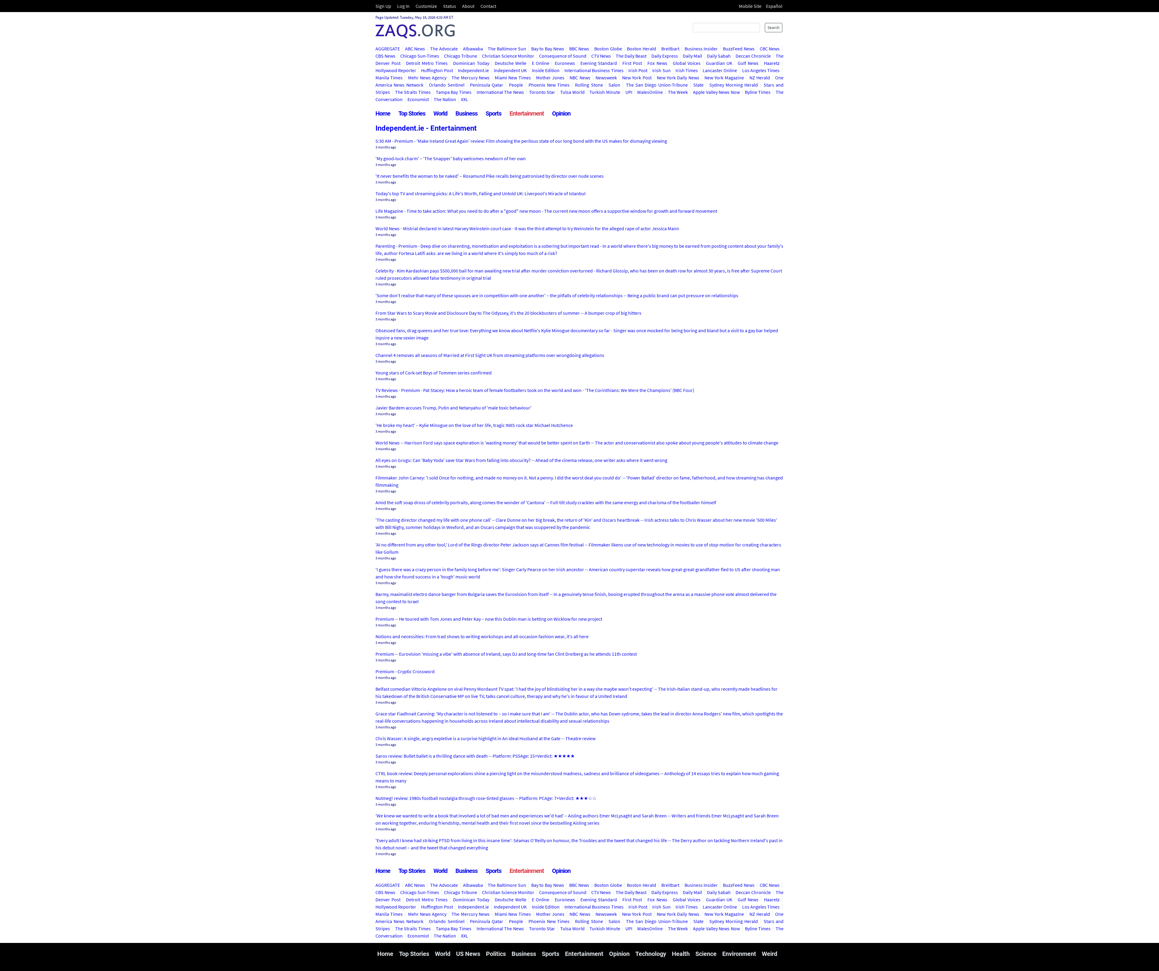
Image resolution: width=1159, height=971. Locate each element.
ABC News (415, 49)
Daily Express (664, 56)
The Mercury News (471, 78)
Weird (769, 953)
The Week (678, 92)
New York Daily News (678, 78)
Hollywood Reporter (395, 70)
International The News (500, 92)
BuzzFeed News (739, 49)
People (516, 85)
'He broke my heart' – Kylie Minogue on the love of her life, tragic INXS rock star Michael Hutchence (474, 425)
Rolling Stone (589, 85)
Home (382, 113)
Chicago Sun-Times (419, 56)
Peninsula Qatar (486, 85)
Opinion (561, 113)
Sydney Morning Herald (733, 85)
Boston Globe (608, 49)
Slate (698, 85)
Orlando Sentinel (446, 85)
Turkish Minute (604, 92)
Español (774, 6)
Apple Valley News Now (716, 92)
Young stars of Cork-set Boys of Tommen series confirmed (433, 373)
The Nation (445, 99)
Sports (493, 113)
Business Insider (701, 49)
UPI (628, 92)
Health (681, 953)
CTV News (601, 56)
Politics (496, 953)
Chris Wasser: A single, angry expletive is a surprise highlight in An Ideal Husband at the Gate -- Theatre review (485, 738)
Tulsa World (572, 92)
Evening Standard (598, 63)
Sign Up (383, 6)
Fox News (657, 63)
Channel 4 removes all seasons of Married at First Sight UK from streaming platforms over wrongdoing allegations (489, 355)
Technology (650, 953)
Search (774, 27)
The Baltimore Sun (507, 49)
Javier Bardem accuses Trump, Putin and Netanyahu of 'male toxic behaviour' (453, 408)
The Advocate (444, 49)
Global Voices (687, 63)
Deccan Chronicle (753, 56)
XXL (464, 99)
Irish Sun (661, 70)
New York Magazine (724, 78)
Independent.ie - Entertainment (426, 128)
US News (468, 953)
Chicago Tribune (460, 56)
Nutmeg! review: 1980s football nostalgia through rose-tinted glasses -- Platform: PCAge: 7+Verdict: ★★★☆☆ (485, 798)
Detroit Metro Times (427, 63)
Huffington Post (437, 70)
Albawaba (473, 49)
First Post (632, 63)
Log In (403, 6)
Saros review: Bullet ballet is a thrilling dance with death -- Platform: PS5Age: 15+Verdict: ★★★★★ (475, 756)
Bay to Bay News (547, 49)
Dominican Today (471, 63)
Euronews (565, 63)
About (468, 6)
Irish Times (686, 70)
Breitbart (670, 49)
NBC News (580, 78)
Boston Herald (641, 49)
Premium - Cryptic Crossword (405, 671)
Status (449, 6)
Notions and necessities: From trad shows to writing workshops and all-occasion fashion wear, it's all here (482, 636)
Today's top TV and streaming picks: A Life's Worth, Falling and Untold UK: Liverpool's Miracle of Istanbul (480, 193)
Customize (426, 6)
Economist (418, 99)
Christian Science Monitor (508, 56)
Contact (488, 6)
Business (466, 113)
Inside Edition (546, 70)
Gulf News (748, 63)
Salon (614, 85)
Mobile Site (750, 6)
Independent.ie (473, 70)
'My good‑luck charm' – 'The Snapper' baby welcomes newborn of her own (450, 158)
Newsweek (606, 78)
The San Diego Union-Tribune (657, 85)
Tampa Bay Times (453, 92)
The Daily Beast (631, 56)
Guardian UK (719, 63)
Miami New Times (513, 78)
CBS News (385, 56)
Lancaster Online (720, 70)
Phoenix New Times (549, 85)
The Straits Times (413, 92)
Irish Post (637, 70)
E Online (540, 63)
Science (706, 953)
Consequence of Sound (562, 56)
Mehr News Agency (427, 78)
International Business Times (593, 70)
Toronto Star (542, 92)
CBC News (770, 49)
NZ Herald (759, 78)
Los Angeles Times (761, 70)
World (440, 113)
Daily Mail (692, 56)
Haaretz (772, 63)
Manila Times (389, 78)
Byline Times (758, 92)
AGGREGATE (387, 49)
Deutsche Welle (510, 63)
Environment (739, 953)
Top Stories (411, 113)
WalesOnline (650, 92)
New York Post (637, 78)
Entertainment (526, 113)
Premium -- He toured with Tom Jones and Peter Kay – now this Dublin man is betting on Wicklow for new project (488, 619)
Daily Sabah (719, 56)
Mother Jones (550, 78)
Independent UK (510, 70)
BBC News (579, 49)
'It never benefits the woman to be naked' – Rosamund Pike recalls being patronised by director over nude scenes (489, 176)
